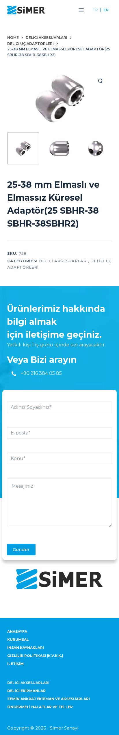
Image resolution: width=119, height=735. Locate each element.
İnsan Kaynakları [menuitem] (25, 647)
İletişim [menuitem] (15, 664)
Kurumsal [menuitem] (18, 639)
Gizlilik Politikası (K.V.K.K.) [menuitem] (35, 656)
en (106, 10)
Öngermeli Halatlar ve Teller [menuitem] (40, 707)
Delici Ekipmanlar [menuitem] (26, 691)
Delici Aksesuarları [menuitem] (28, 683)
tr (95, 10)
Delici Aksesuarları (63, 261)
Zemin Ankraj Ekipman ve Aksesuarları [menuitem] (48, 699)
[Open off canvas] (81, 10)
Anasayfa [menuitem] (17, 631)
